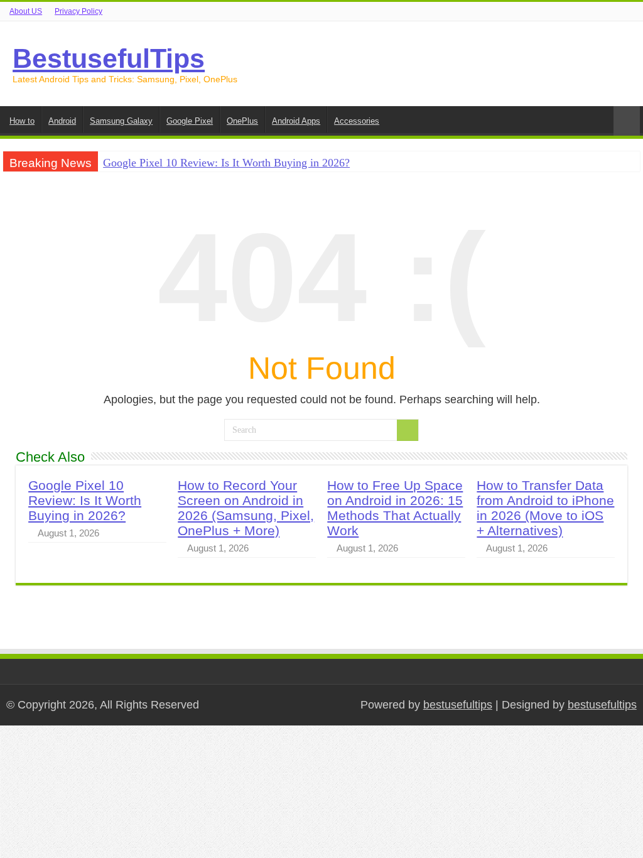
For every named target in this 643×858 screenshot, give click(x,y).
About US (25, 11)
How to (22, 121)
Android (62, 121)
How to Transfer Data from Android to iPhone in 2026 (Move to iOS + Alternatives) (545, 508)
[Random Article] (626, 121)
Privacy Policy (78, 11)
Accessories (356, 121)
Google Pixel (189, 121)
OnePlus (242, 121)
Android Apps (296, 121)
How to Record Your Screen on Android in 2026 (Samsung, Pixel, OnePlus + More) (246, 508)
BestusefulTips (109, 58)
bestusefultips (457, 704)
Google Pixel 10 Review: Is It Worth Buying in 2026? (226, 162)
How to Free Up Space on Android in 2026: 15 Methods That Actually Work (395, 508)
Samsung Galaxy (121, 121)
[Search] (407, 430)
